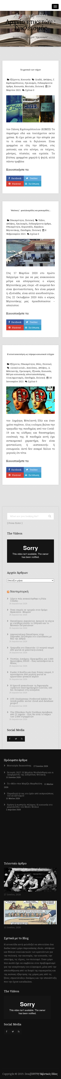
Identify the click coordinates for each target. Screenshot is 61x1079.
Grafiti (38, 79)
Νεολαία (29, 86)
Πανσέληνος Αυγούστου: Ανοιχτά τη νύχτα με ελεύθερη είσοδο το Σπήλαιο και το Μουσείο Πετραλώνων (32, 623)
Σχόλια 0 (29, 90)
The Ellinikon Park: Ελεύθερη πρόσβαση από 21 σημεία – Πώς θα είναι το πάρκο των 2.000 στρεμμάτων (31, 714)
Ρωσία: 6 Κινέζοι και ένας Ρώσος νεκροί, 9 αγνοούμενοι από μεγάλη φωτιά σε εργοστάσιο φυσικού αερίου (31, 674)
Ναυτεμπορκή (19, 591)
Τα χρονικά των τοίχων (30, 69)
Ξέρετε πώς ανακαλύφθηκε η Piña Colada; (28, 600)
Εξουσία (36, 371)
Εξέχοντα (15, 79)
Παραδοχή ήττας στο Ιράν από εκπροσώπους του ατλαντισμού (30, 794)
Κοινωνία (25, 79)
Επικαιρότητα (17, 220)
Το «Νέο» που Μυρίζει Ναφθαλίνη (24, 784)
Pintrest (16, 183)
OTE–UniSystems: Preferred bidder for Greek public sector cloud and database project (31, 701)
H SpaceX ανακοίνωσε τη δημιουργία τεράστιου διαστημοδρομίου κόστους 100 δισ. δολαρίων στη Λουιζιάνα (31, 687)
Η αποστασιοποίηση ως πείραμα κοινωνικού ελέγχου (30, 354)
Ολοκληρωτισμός (14, 377)
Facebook (16, 178)
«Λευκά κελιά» (17, 367)
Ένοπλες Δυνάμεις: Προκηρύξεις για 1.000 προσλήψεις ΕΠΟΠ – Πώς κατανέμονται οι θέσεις (31, 661)
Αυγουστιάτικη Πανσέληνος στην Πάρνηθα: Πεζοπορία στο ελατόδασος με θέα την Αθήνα (31, 636)
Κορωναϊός (27, 226)
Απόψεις (47, 79)
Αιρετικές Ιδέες (49, 1074)
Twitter (34, 178)
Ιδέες (38, 364)
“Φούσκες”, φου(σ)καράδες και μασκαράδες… (30, 210)
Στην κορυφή (37, 1073)
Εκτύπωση (34, 183)
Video (41, 220)
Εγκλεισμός (30, 82)
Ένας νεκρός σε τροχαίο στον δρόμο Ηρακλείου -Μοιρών (28, 611)
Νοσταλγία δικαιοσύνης (19, 766)
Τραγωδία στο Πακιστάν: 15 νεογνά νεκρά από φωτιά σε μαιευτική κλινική (32, 649)
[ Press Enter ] (15, 523)
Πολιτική (39, 86)
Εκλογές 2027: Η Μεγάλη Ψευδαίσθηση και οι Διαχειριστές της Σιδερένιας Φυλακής (30, 773)
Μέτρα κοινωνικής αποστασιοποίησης (25, 374)
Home (16, 37)
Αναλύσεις (31, 367)
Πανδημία (25, 230)
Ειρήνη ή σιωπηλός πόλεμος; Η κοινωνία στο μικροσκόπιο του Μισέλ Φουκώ (30, 806)
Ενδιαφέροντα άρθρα (40, 223)
